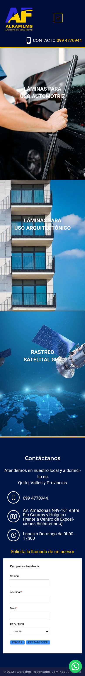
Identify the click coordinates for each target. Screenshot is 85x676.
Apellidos (16, 592)
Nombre (15, 576)
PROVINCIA (17, 624)
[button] (75, 666)
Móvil (13, 608)
